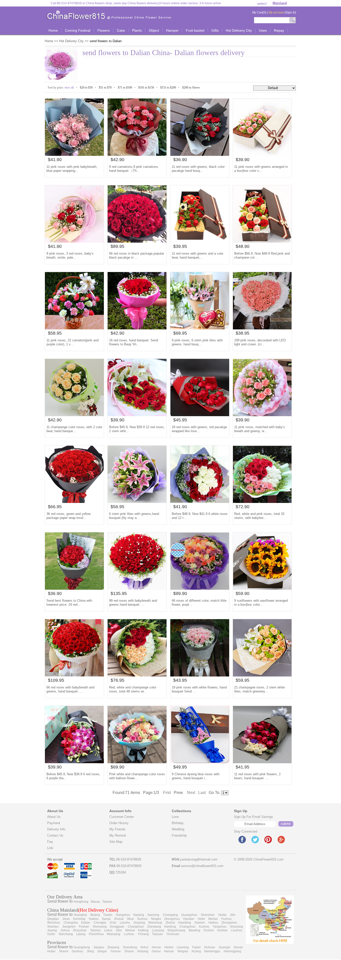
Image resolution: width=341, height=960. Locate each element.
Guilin (51, 934)
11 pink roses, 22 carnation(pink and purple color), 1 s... (72, 342)
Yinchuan (172, 934)
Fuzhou (226, 919)
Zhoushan (80, 930)
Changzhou (187, 926)
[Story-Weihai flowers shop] (262, 241)
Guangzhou (189, 915)
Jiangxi (102, 951)
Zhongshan (229, 922)
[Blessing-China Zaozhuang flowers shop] (74, 328)
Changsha (71, 922)
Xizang (196, 951)
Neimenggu (212, 951)
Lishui (108, 930)
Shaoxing (236, 926)
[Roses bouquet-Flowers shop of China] (137, 675)
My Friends (117, 829)
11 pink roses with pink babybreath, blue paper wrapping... (71, 169)
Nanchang (66, 934)
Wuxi (130, 919)
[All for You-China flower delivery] (137, 588)
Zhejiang (113, 947)
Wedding (178, 829)
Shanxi (63, 951)
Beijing (95, 915)
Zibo (119, 930)
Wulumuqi (155, 922)
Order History (119, 823)
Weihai (130, 930)
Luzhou (129, 934)
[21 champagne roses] (262, 675)
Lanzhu (125, 922)
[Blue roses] (199, 762)
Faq (50, 842)
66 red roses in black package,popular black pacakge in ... (136, 255)
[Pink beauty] (137, 501)
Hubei (51, 951)
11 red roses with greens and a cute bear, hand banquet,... (197, 255)
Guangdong (82, 947)
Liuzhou (236, 930)
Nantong (170, 926)
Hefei (201, 919)
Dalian (85, 922)
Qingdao (53, 919)
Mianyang (113, 934)
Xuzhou (204, 926)
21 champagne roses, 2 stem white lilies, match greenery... (259, 689)
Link (50, 848)
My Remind (117, 835)
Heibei (169, 947)
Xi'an (113, 922)
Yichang (143, 934)
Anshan (222, 930)
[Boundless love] (262, 762)
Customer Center (121, 817)
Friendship (179, 835)
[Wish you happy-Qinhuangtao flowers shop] (74, 241)
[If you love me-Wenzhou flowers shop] (262, 415)
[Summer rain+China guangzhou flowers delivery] (199, 328)
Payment (53, 823)
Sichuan (209, 947)
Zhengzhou (172, 919)
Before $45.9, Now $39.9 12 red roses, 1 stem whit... (137, 429)
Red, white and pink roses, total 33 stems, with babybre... (259, 516)
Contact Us (55, 835)
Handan (188, 919)
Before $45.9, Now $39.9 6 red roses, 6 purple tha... (73, 776)
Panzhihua (96, 934)
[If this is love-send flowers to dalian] (262, 154)
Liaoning (183, 947)
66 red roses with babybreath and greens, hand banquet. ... (70, 689)
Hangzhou (123, 915)
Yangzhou (219, 926)
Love (175, 817)
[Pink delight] (74, 154)
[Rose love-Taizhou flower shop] (199, 241)
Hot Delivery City (71, 41)
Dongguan (117, 926)
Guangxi (224, 947)
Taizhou (95, 930)
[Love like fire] (199, 415)
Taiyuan (157, 934)
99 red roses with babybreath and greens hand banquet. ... (133, 602)
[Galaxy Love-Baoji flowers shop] (137, 328)
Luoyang (158, 930)
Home (49, 41)
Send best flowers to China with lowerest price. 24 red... (69, 602)
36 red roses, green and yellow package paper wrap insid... (68, 516)
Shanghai (80, 915)
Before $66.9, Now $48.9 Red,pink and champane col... (262, 255)
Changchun (136, 926)
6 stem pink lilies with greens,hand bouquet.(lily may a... (134, 516)
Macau (95, 901)
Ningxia (182, 951)
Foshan (84, 926)
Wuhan (213, 919)
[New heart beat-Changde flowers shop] (74, 675)
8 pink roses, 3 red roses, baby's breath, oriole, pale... (70, 255)
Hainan (169, 951)
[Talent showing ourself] (137, 154)
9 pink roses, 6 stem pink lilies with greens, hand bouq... (197, 342)
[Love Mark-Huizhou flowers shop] (199, 501)
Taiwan (107, 901)
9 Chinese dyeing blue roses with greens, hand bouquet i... (195, 776)
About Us (54, 817)
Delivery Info (56, 829)
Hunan (238, 947)
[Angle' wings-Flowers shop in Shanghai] (74, 415)
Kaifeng (143, 930)
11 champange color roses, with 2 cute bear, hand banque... (74, 429)
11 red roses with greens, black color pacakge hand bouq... (198, 169)
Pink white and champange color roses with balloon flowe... (137, 776)
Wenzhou (53, 922)
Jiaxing (52, 930)
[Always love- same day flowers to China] (137, 415)
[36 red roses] (74, 501)
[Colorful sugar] (137, 762)
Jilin (232, 915)
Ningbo (156, 919)
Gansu (156, 951)
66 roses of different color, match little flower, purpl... (199, 602)
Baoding (194, 930)
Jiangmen (69, 926)
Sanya (106, 919)
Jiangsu (98, 947)
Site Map (115, 842)
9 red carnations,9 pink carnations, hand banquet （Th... (134, 169)
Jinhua (65, 930)
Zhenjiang (154, 926)
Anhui (144, 947)
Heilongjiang (232, 951)
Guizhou (77, 951)
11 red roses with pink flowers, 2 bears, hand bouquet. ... (257, 776)
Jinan (66, 919)
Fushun (209, 930)
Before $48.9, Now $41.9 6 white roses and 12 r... (200, 516)
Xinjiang (142, 951)
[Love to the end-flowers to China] (199, 154)
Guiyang (139, 922)
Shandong (130, 947)
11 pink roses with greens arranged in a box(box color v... (261, 169)
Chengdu (100, 922)
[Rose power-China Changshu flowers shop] (137, 241)
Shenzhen (208, 915)
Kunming (79, 919)
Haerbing (184, 922)
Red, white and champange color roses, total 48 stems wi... (132, 689)
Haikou (94, 919)
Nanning (153, 915)
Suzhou (142, 919)
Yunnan (115, 951)
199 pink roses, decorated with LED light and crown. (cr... (260, 342)
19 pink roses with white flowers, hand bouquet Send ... (199, 689)
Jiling (90, 951)
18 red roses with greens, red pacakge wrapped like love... (199, 429)
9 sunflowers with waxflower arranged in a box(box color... (261, 602)
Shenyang (100, 926)
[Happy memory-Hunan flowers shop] (262, 501)
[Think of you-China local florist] (199, 675)
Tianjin (107, 915)
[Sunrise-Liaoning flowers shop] (262, 588)
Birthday (178, 823)
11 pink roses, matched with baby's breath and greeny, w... (259, 429)
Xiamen (199, 922)
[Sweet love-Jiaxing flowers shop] (199, 588)
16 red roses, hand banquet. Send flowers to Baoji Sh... (133, 342)
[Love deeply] (262, 328)
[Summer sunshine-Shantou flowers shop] (74, 762)
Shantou (53, 926)
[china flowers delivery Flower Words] (74, 588)
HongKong (81, 901)
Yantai (222, 915)
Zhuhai (119, 919)
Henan (156, 947)
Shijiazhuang (176, 930)
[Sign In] (282, 12)
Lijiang (80, 934)
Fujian (196, 947)
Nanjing (138, 915)
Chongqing (170, 915)
